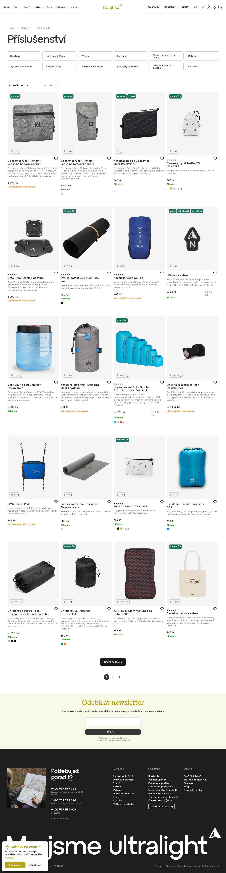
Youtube (58, 866)
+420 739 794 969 (63, 809)
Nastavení (9, 858)
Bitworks (170, 866)
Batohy (117, 786)
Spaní (116, 783)
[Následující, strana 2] (113, 677)
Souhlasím (14, 865)
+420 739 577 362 (63, 788)
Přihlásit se (113, 732)
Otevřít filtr (48, 85)
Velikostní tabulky (124, 803)
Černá (118, 528)
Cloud (9, 641)
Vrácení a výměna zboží (162, 790)
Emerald (62, 644)
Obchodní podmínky (160, 786)
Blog (186, 786)
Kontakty (153, 776)
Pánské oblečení (123, 776)
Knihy (116, 797)
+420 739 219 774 (63, 800)
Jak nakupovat (157, 779)
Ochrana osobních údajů (163, 797)
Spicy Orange (121, 422)
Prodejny (184, 6)
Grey (62, 193)
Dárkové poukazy (123, 793)
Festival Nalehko (193, 790)
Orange (65, 644)
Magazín (169, 6)
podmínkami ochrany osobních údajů (113, 740)
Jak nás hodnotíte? (195, 779)
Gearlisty (153, 6)
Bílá (168, 188)
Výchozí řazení (16, 85)
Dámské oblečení (123, 779)
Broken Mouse (193, 866)
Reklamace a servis (159, 793)
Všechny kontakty (60, 818)
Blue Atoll (115, 422)
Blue (168, 529)
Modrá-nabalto (174, 188)
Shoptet (214, 866)
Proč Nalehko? (192, 776)
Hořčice (171, 188)
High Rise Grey (118, 422)
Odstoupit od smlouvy (161, 806)
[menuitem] (7, 7)
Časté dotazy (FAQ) (160, 800)
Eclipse (12, 641)
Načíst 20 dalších (113, 662)
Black (62, 303)
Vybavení (118, 790)
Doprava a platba (158, 783)
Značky (117, 800)
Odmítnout (35, 865)
